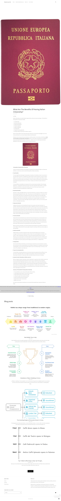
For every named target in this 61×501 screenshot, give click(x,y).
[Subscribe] (20, 492)
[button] (56, 2)
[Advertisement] (30, 11)
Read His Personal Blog (30, 292)
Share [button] (15, 116)
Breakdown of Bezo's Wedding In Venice (30, 378)
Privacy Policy (6, 484)
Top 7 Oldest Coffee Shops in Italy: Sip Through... (30, 461)
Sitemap (5, 482)
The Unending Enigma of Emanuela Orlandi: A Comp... (30, 420)
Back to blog (31, 296)
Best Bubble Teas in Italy (30, 337)
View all (30, 471)
